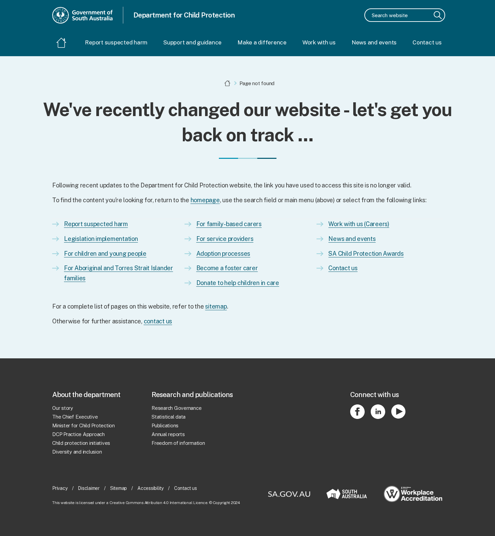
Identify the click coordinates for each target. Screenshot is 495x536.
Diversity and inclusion (77, 452)
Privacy (59, 488)
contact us (158, 321)
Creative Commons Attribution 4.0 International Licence (158, 502)
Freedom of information (178, 443)
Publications (165, 425)
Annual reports (168, 434)
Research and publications (192, 394)
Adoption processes (223, 253)
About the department (86, 394)
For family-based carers (229, 223)
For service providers (225, 238)
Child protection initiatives (81, 443)
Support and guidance (192, 42)
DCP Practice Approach (78, 434)
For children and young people (105, 253)
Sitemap (118, 488)
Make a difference (262, 42)
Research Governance (176, 408)
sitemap (216, 306)
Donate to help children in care (237, 282)
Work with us (319, 42)
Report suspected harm (116, 42)
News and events (374, 42)
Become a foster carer (227, 268)
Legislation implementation (101, 238)
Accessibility (150, 488)
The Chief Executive (75, 417)
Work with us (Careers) (358, 223)
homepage (205, 200)
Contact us (427, 42)
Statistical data (169, 417)
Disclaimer (89, 488)
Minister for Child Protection (83, 425)
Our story (62, 408)
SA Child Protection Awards (366, 253)
